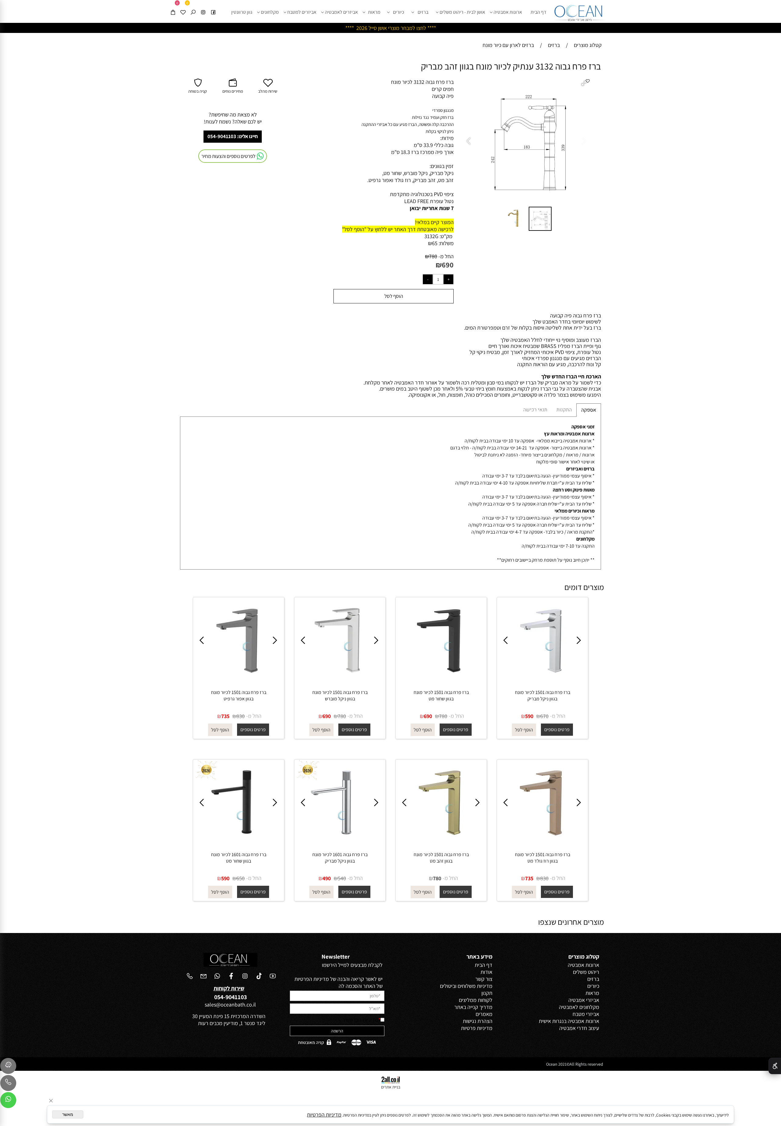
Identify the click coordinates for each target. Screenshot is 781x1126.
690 (448, 265)
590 (529, 716)
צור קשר (483, 978)
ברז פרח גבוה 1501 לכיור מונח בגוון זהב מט (441, 857)
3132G (431, 236)
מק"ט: (446, 236)
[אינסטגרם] (203, 7)
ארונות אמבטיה (508, 12)
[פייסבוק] (213, 7)
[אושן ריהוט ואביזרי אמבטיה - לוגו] (579, 11)
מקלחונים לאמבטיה (579, 1006)
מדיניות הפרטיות (361, 1019)
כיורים (398, 12)
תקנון (486, 992)
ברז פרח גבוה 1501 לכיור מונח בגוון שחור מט (441, 695)
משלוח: (446, 243)
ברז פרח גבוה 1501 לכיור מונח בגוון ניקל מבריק (542, 695)
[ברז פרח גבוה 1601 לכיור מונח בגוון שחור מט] (238, 842)
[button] (585, 84)
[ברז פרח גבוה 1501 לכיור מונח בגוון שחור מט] (441, 680)
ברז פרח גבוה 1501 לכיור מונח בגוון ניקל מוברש (340, 695)
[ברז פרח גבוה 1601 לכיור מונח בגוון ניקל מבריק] (340, 842)
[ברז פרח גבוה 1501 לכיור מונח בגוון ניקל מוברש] (340, 680)
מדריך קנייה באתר (473, 1006)
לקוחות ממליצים (475, 999)
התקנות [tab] (564, 409)
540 (342, 878)
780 (433, 256)
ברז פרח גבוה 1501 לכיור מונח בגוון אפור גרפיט (238, 695)
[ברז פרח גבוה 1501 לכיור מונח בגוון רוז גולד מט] (542, 842)
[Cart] (173, 7)
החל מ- (445, 256)
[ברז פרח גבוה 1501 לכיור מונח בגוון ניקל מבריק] (542, 680)
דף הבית (538, 12)
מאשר (67, 1114)
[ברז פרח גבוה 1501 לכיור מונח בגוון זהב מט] (441, 842)
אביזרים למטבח (301, 12)
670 (544, 716)
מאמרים (484, 1013)
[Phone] (8, 1084)
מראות (374, 12)
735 (225, 716)
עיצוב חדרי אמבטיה (579, 1027)
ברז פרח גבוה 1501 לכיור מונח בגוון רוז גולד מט (542, 857)
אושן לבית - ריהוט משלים (462, 12)
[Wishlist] (183, 7)
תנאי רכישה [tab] (535, 409)
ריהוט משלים (586, 971)
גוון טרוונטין (241, 12)
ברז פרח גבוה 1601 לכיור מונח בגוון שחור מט (238, 857)
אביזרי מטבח (586, 1013)
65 (434, 243)
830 (240, 716)
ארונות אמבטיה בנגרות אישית (569, 1020)
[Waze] (8, 1067)
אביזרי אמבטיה (583, 999)
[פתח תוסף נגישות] (774, 1066)
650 (240, 878)
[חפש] (193, 7)
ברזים (423, 12)
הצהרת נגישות (477, 1020)
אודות (486, 971)
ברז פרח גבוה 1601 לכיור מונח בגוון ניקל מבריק (340, 857)
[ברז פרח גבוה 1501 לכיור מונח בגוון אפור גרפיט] (238, 680)
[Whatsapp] (8, 1102)
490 (326, 878)
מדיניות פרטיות (476, 1027)
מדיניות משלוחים (475, 985)
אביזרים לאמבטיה (341, 12)
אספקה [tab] (588, 410)
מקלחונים (270, 12)
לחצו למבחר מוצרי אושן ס (400, 27)
